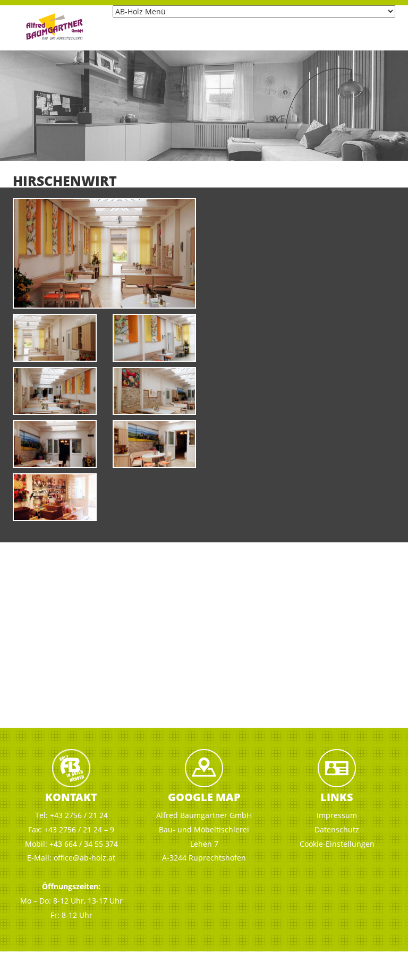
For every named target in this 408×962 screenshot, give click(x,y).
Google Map (204, 797)
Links (336, 797)
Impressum (337, 815)
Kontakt (71, 797)
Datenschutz (336, 829)
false (13, 103)
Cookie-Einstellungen (337, 844)
